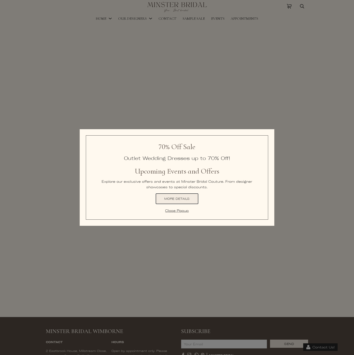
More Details (177, 198)
